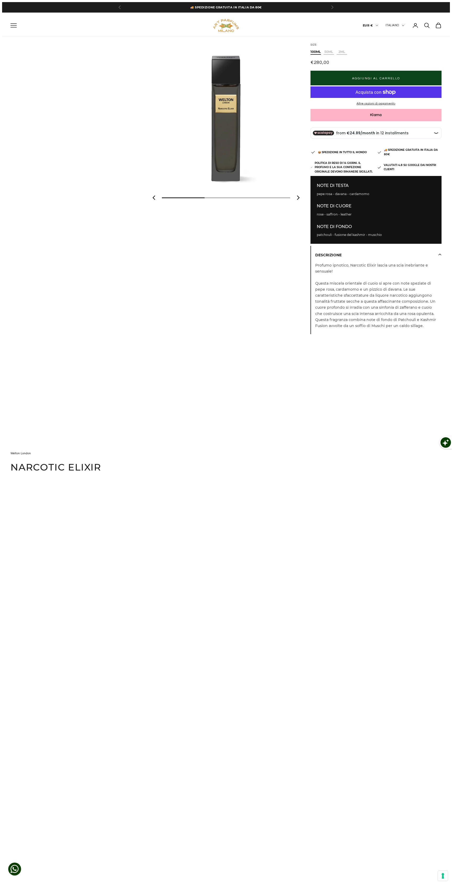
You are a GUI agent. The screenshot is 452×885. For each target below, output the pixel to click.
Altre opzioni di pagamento (376, 103)
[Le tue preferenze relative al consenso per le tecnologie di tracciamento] (443, 876)
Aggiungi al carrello (376, 78)
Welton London (20, 453)
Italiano (392, 25)
